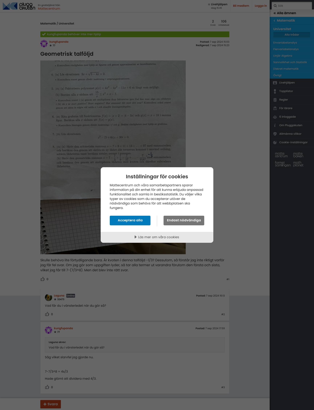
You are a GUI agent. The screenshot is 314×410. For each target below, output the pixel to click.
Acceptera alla (130, 220)
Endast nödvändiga (184, 220)
